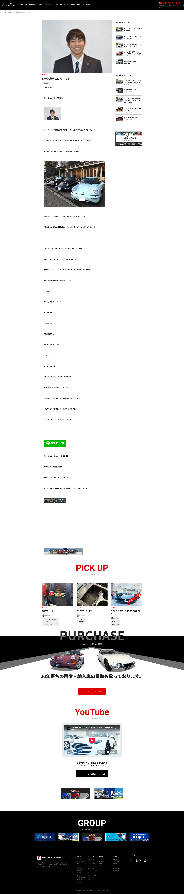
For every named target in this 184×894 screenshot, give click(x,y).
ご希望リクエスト (92, 870)
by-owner (90, 873)
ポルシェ (79, 859)
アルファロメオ (80, 879)
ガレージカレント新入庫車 (51, 619)
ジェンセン (79, 882)
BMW (78, 866)
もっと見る (92, 774)
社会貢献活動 (116, 870)
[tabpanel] (92, 837)
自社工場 (101, 859)
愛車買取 (90, 861)
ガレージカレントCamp (105, 866)
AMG (78, 863)
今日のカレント (48, 624)
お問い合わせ (116, 861)
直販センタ (101, 863)
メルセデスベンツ (81, 861)
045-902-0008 (171, 3)
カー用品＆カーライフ (104, 861)
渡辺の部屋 (81, 622)
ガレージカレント (9, 12)
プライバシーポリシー (118, 866)
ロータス (79, 875)
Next (124, 837)
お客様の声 (91, 868)
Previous (60, 837)
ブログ (16, 12)
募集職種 (115, 863)
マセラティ (79, 873)
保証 (89, 879)
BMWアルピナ (80, 868)
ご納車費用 (91, 877)
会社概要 (115, 859)
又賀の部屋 (46, 83)
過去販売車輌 (91, 863)
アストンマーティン (81, 877)
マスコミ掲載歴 (116, 868)
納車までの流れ (92, 875)
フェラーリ (79, 870)
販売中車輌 (91, 859)
